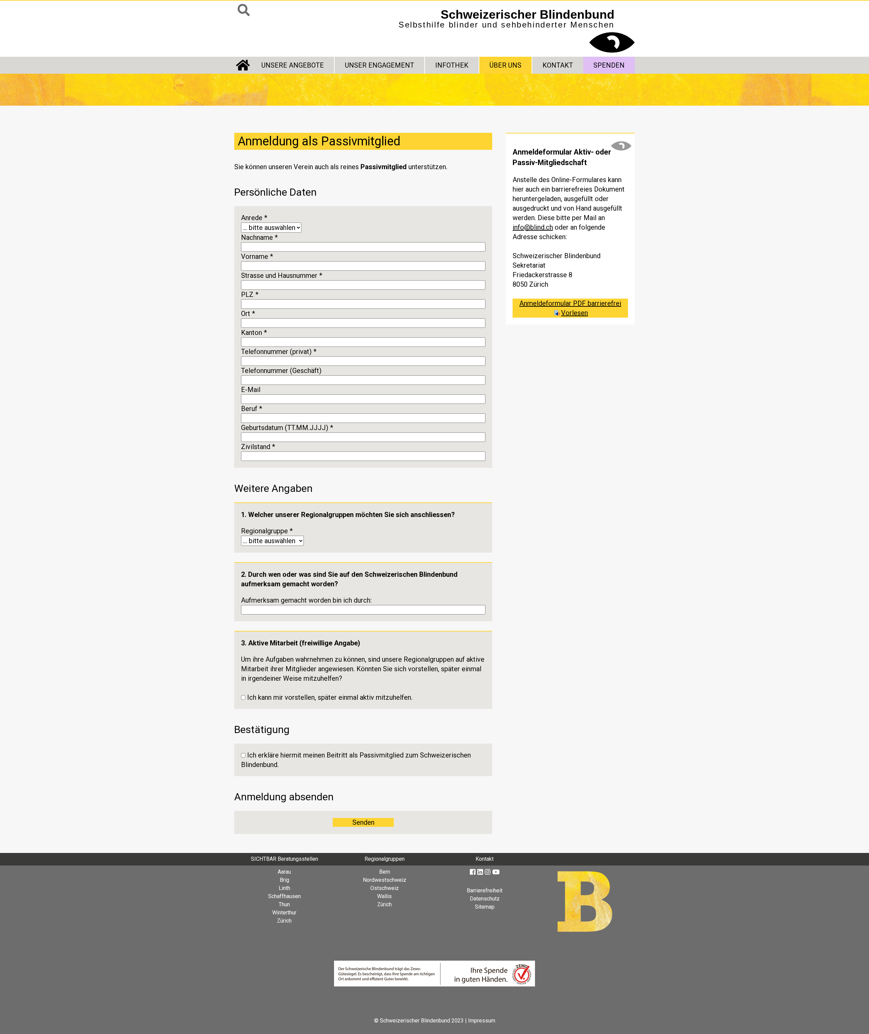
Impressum (481, 1020)
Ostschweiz (384, 888)
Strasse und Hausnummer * (281, 275)
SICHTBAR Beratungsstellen (284, 859)
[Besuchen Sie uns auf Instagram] (488, 872)
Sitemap (485, 907)
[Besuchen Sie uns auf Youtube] (496, 872)
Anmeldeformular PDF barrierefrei (570, 303)
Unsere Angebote (292, 65)
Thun (284, 904)
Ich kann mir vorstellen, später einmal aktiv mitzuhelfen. (329, 697)
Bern (384, 872)
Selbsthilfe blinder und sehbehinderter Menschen (506, 18)
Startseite (242, 65)
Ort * (248, 313)
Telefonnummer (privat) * (278, 351)
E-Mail (250, 390)
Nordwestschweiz (384, 880)
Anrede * (254, 218)
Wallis (384, 896)
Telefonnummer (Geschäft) (281, 371)
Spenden (609, 65)
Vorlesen (574, 313)
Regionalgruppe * (267, 531)
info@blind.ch (533, 227)
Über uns (505, 65)
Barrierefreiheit (484, 890)
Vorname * (257, 256)
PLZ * (249, 294)
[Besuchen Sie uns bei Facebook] (473, 872)
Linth (284, 888)
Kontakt (557, 65)
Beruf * (251, 409)
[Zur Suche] (243, 10)
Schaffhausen (284, 896)
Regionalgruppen (385, 859)
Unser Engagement (379, 65)
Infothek (451, 65)
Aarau (284, 872)
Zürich (284, 920)
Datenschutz (485, 898)
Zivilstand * (258, 447)
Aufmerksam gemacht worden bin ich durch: (306, 600)
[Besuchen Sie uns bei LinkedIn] (480, 872)
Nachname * (259, 237)
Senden (363, 822)
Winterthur (284, 912)
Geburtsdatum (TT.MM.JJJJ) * (287, 428)
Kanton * (254, 332)
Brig (284, 880)
